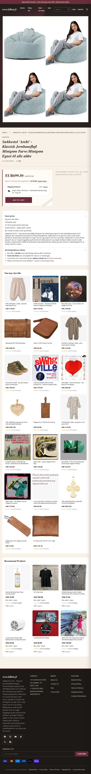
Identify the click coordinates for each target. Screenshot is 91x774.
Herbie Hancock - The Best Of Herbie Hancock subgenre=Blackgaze (45, 304)
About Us (54, 680)
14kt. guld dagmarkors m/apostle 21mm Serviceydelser (71, 502)
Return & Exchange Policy (44, 261)
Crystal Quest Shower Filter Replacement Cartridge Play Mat (16, 639)
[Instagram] (10, 736)
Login (74, 9)
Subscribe (81, 754)
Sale (49, 8)
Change (45, 187)
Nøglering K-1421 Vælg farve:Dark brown (16, 542)
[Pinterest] (10, 742)
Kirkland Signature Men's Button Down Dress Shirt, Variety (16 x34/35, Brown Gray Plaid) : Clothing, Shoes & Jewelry (73, 593)
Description (10, 216)
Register (80, 9)
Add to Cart (18, 200)
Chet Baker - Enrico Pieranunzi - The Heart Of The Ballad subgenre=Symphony (72, 384)
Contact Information (78, 696)
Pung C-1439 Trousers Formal (43, 343)
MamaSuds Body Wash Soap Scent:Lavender (14, 593)
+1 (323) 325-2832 (36, 688)
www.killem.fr (9, 9)
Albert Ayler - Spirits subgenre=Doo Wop (44, 463)
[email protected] (54, 258)
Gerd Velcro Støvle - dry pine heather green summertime (17, 383)
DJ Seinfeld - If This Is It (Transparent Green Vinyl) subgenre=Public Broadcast (72, 463)
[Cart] (86, 9)
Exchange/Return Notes (15, 250)
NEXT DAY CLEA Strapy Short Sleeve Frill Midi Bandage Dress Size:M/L (73, 639)
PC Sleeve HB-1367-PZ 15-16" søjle (44, 541)
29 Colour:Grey (38, 592)
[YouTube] (15, 736)
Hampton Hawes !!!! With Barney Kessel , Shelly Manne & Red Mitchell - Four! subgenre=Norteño (17, 463)
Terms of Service (77, 688)
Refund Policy (76, 680)
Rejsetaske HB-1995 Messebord (15, 343)
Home (22, 8)
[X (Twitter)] (5, 742)
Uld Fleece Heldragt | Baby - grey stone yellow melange (71, 344)
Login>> (11, 606)
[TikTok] (21, 736)
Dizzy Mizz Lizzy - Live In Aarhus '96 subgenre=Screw (72, 304)
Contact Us (55, 684)
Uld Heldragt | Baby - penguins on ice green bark (73, 423)
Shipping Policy (77, 692)
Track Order (55, 692)
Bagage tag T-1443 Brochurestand (44, 422)
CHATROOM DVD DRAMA (41, 638)
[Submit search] (69, 9)
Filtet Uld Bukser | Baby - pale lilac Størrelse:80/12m (16, 304)
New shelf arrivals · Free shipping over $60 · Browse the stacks (45, 2)
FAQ (52, 688)
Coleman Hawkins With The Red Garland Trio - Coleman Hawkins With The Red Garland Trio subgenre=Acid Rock (45, 384)
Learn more (42, 181)
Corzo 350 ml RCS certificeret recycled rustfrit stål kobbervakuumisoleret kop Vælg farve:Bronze (45, 502)
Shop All (30, 9)
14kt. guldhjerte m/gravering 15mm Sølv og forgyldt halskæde (17, 423)
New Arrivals (41, 9)
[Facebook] (5, 736)
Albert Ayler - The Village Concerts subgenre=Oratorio (16, 502)
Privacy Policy (76, 684)
